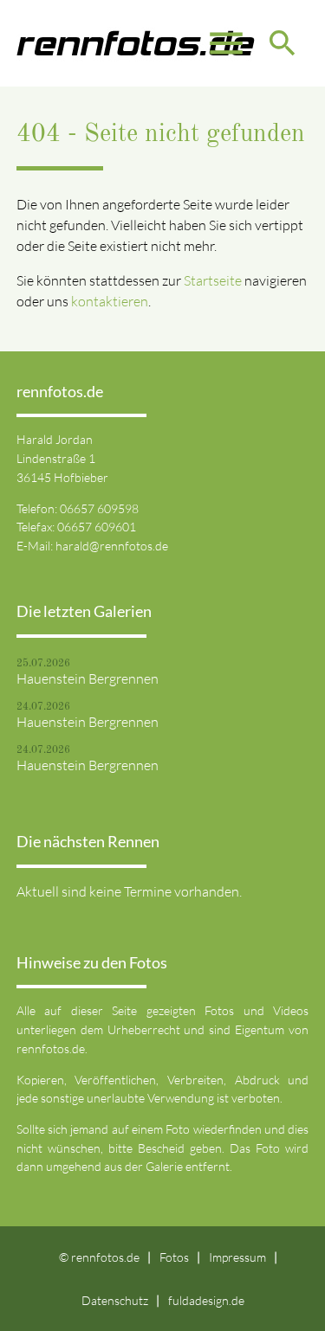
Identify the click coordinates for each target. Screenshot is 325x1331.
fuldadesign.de (206, 1300)
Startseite (213, 280)
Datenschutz (114, 1300)
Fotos (174, 1257)
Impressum (237, 1257)
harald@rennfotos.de (111, 545)
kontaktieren (109, 301)
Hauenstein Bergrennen (87, 678)
